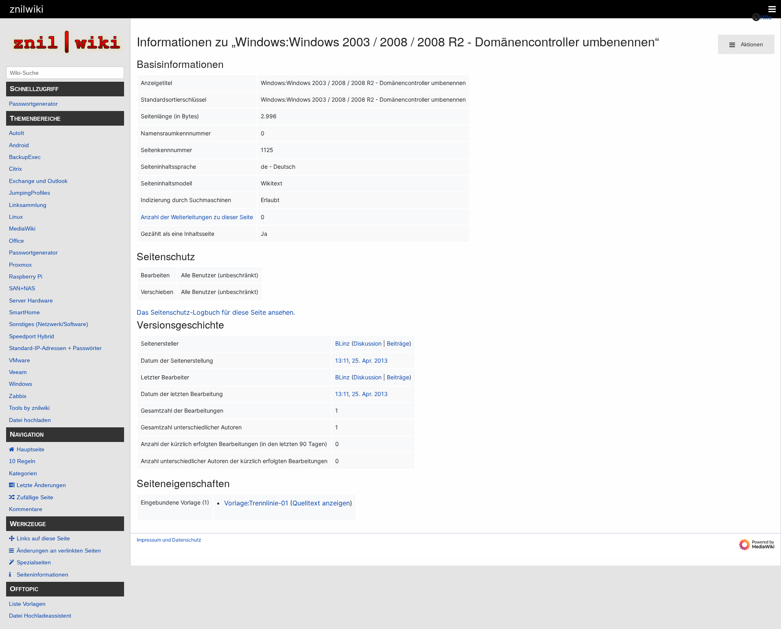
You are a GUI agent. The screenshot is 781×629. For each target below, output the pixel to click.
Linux (16, 216)
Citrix (15, 168)
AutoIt (16, 133)
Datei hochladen (30, 420)
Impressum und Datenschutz (169, 540)
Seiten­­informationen (42, 574)
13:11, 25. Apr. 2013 (361, 360)
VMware (19, 360)
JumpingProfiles (29, 192)
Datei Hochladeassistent (40, 615)
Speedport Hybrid (31, 336)
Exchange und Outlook (38, 181)
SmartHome (24, 312)
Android (19, 145)
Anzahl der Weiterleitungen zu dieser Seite (197, 216)
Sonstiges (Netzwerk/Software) (48, 324)
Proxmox (20, 264)
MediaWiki (22, 228)
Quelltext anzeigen (321, 503)
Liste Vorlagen (27, 604)
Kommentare (25, 509)
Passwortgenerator (33, 103)
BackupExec (25, 157)
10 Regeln (22, 461)
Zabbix (17, 396)
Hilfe (766, 17)
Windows (20, 384)
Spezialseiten (34, 562)
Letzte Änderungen (41, 485)
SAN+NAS (22, 288)
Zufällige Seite (35, 497)
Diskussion (367, 343)
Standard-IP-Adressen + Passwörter (55, 348)
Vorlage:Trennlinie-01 (256, 503)
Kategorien (23, 473)
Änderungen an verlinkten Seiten (59, 550)
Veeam (18, 372)
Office (16, 240)
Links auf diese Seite (43, 538)
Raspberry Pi (25, 276)
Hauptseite (30, 449)
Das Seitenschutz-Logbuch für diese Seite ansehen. (216, 312)
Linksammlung (27, 205)
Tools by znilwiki (29, 408)
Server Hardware (31, 300)
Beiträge (398, 343)
